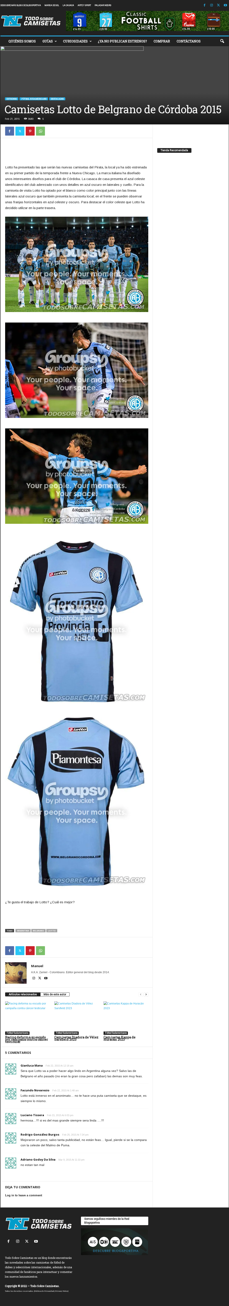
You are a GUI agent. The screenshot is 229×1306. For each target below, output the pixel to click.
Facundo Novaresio (35, 1090)
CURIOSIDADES (75, 41)
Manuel (37, 966)
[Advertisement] (76, 152)
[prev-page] (140, 994)
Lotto (52, 930)
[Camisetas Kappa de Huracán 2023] (126, 1018)
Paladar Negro (103, 5)
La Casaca (68, 5)
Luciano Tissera (32, 1115)
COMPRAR (162, 41)
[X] (218, 5)
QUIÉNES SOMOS (22, 41)
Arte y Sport (84, 5)
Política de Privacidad (44, 1291)
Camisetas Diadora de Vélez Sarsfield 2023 (76, 1038)
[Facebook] (204, 5)
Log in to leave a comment (23, 1195)
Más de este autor (55, 994)
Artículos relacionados (23, 994)
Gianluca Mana (32, 1065)
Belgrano (38, 930)
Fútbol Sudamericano (34, 99)
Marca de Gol (52, 5)
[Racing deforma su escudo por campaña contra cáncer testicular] (27, 1018)
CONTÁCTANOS (189, 41)
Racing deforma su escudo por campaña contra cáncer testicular (26, 1039)
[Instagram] (211, 5)
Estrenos (11, 99)
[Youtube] (225, 5)
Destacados (57, 99)
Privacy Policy (61, 1291)
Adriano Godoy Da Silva (38, 1159)
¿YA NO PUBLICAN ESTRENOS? (122, 41)
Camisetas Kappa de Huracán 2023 (120, 1038)
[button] (222, 41)
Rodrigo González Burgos (40, 1134)
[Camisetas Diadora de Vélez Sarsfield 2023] (76, 1018)
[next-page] (146, 994)
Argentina (23, 930)
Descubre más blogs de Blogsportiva (20, 5)
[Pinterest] (30, 131)
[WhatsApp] (40, 131)
